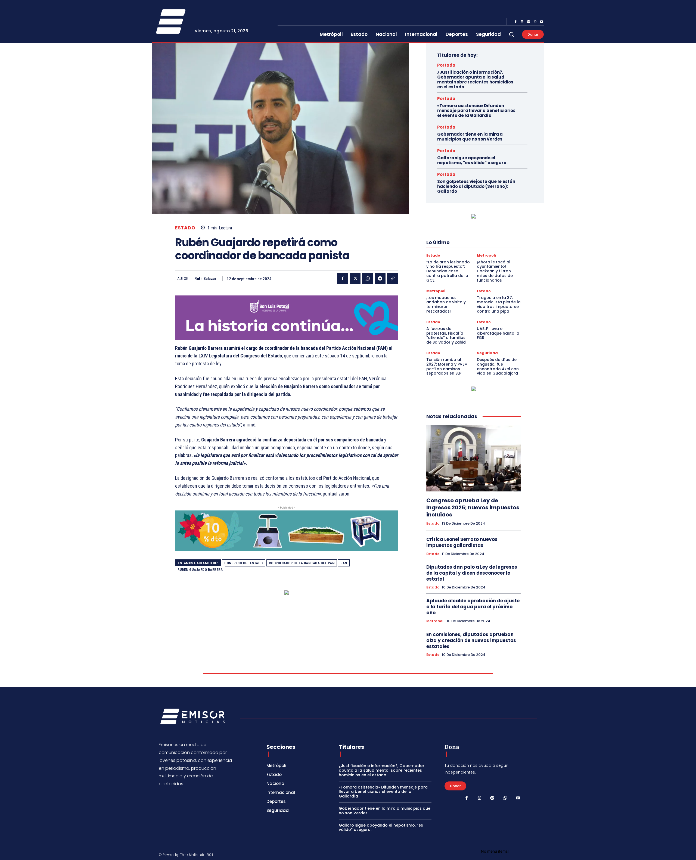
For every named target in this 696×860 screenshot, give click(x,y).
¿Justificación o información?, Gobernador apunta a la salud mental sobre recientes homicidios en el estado (475, 79)
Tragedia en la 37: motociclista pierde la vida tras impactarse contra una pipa (499, 304)
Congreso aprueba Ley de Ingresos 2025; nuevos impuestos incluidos (472, 507)
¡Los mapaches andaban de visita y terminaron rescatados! (446, 304)
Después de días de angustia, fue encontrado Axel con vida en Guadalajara (498, 366)
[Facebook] (515, 22)
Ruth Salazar (205, 278)
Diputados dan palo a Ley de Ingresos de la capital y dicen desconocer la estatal (471, 573)
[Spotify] (528, 22)
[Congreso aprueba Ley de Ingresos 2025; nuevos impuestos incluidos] (473, 458)
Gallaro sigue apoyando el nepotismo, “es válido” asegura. (472, 160)
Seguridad (487, 353)
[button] (511, 34)
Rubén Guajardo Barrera (200, 570)
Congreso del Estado (243, 563)
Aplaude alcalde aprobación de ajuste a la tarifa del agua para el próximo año (473, 606)
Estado (185, 228)
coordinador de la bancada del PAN (302, 563)
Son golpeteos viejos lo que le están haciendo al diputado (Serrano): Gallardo (476, 186)
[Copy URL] (392, 278)
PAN (343, 563)
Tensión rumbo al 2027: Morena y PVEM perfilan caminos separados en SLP (447, 366)
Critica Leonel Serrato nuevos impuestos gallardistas (462, 542)
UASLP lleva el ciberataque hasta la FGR (498, 333)
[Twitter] (355, 278)
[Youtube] (541, 22)
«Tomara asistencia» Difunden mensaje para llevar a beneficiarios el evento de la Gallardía (476, 110)
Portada (446, 65)
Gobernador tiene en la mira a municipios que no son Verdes (470, 136)
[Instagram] (522, 22)
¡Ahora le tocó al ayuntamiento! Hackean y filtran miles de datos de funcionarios (495, 271)
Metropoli (486, 255)
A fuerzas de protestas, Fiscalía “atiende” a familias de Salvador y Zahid (446, 335)
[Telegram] (380, 278)
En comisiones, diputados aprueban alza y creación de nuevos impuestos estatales (471, 640)
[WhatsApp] (535, 22)
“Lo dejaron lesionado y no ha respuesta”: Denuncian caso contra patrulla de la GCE (448, 271)
